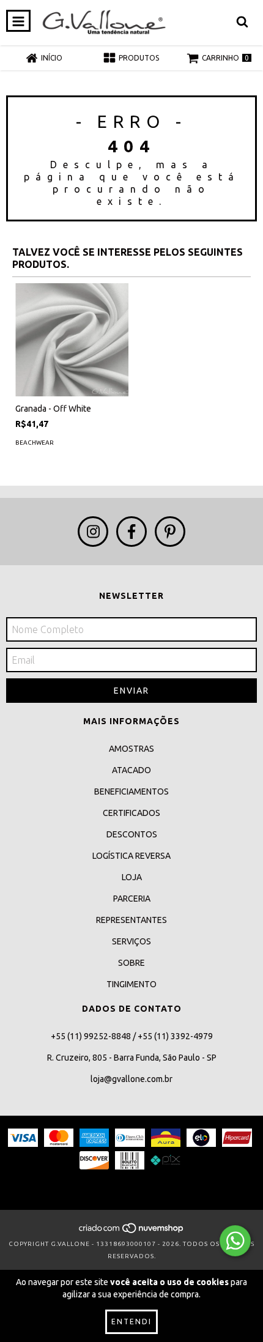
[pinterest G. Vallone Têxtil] (170, 531)
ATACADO (131, 770)
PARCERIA (131, 898)
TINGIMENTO (131, 984)
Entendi (131, 1321)
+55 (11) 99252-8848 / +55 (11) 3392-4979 (132, 1036)
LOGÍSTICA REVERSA (131, 856)
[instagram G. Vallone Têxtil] (93, 531)
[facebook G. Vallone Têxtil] (131, 531)
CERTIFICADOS (131, 813)
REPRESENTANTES (131, 920)
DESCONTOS (131, 834)
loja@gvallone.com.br (131, 1079)
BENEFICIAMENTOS (131, 791)
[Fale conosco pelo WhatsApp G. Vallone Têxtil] (235, 1240)
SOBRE (131, 963)
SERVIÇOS (131, 941)
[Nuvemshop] (131, 1231)
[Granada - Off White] (71, 339)
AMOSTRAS (131, 749)
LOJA (132, 877)
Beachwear (34, 442)
